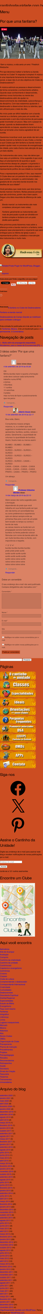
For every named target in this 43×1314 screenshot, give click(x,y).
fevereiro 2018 (6, 1125)
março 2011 (5, 1296)
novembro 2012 (6, 1244)
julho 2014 (4, 1196)
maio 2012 (4, 1258)
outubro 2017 (5, 1130)
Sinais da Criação (7, 1071)
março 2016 (5, 1163)
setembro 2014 (6, 1193)
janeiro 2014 (5, 1206)
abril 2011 (4, 1293)
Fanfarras (6, 328)
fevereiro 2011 (6, 1299)
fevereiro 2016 (6, 1166)
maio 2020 (4, 1100)
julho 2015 (4, 1182)
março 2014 (5, 1201)
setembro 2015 (6, 1176)
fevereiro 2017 (6, 1141)
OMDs (2, 1038)
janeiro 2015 (5, 1190)
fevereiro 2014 (6, 1204)
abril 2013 (4, 1231)
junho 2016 (5, 1155)
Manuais (3, 1025)
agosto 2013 (5, 1220)
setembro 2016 (6, 1147)
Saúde (3, 1065)
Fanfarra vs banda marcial (11, 312)
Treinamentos (6, 1079)
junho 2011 (5, 1288)
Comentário (7, 591)
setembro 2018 (6, 1114)
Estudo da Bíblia (7, 1003)
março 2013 (5, 1234)
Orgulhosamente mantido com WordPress (17, 1310)
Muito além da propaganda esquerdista (17, 342)
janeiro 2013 (5, 1239)
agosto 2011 (5, 1282)
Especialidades (6, 1000)
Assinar (3, 867)
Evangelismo (5, 1006)
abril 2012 (4, 1261)
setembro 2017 (6, 1133)
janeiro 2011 (5, 1301)
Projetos (3, 1052)
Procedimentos (6, 1049)
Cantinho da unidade (9, 962)
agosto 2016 (5, 1149)
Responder (8, 406)
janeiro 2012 (5, 1269)
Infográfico (4, 1014)
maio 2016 (4, 1157)
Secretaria (4, 1068)
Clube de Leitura (7, 979)
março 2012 (5, 1263)
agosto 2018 (5, 1117)
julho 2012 (4, 1253)
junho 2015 (5, 1185)
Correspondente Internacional (12, 984)
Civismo (3, 973)
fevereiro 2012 (6, 1266)
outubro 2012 (5, 1247)
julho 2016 (4, 1152)
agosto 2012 (5, 1250)
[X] (18, 814)
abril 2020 (4, 1103)
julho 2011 (4, 1285)
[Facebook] (18, 796)
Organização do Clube (9, 1041)
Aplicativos (4, 949)
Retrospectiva (6, 1063)
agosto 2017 (5, 1136)
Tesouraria (4, 1074)
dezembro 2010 (6, 1304)
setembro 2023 (6, 1095)
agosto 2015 (5, 1179)
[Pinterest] (18, 833)
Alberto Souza (24, 412)
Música (14, 328)
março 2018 (5, 1122)
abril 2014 (4, 1198)
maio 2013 (4, 1228)
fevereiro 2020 (6, 1106)
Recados (4, 1057)
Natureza (4, 1030)
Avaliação (4, 954)
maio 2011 (4, 1291)
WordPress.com (17, 1312)
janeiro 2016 (5, 1168)
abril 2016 (4, 1160)
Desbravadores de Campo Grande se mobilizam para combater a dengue (20, 318)
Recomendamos (7, 1060)
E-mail (5, 620)
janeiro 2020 (5, 1109)
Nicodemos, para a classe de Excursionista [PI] (21, 345)
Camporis (4, 957)
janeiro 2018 (5, 1128)
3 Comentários (17, 331)
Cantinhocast (5, 965)
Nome (5, 612)
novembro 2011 (6, 1274)
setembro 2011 (6, 1280)
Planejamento (6, 1044)
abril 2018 (4, 1119)
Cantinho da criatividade (10, 960)
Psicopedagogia (7, 1055)
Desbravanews (6, 992)
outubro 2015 (5, 1174)
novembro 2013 (6, 1212)
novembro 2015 (6, 1171)
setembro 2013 (6, 1217)
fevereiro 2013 (6, 1236)
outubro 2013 (5, 1215)
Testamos (4, 1076)
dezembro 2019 (6, 1111)
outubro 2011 (5, 1277)
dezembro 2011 (6, 1272)
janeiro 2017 (5, 1144)
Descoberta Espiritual (9, 995)
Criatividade (5, 987)
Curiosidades (5, 989)
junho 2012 (5, 1255)
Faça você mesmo (7, 1008)
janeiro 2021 (5, 1098)
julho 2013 (4, 1223)
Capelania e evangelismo (11, 968)
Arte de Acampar (7, 951)
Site (3, 629)
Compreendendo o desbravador (13, 981)
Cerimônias (5, 970)
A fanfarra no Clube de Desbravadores (24, 307)
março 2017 (5, 1138)
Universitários (6, 1082)
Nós (1, 1033)
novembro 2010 (6, 1307)
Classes (3, 976)
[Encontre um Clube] (17, 935)
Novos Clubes (6, 1036)
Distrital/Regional (7, 998)
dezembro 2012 (6, 1242)
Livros (2, 1019)
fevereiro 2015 (6, 1187)
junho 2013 (5, 1225)
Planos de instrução (8, 1046)
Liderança (4, 1017)
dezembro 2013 (6, 1209)
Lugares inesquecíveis (9, 1022)
